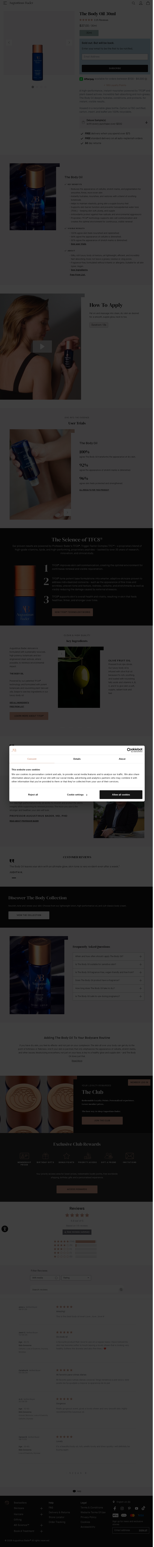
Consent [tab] (31, 758)
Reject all (33, 794)
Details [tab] (77, 758)
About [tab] (122, 758)
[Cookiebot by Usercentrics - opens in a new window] (129, 750)
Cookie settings (75, 794)
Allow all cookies (121, 794)
